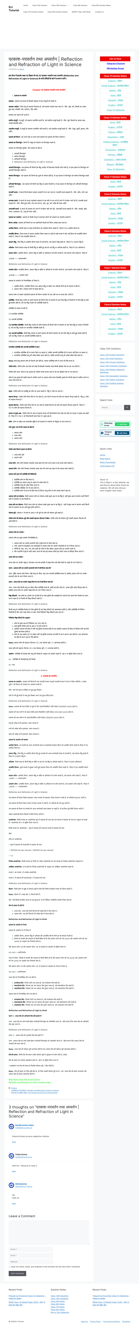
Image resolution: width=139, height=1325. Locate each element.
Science (14, 1088)
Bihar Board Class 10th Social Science (24, 1079)
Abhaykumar (21, 1184)
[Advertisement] (69, 33)
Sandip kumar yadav (24, 1125)
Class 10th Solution (58, 5)
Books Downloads (108, 462)
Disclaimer (126, 1321)
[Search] (127, 407)
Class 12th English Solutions (112, 355)
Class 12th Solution (39, 5)
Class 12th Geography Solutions (114, 376)
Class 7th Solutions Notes (33, 12)
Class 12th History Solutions (112, 380)
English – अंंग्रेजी (115, 105)
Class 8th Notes (58, 1304)
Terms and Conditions (111, 1321)
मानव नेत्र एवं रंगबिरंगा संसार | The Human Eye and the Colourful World (34, 1093)
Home (25, 5)
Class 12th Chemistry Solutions (113, 366)
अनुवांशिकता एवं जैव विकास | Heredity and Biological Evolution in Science (35, 1090)
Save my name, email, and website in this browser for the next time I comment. (45, 1267)
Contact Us (99, 12)
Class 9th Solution (80, 5)
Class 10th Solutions (59, 1298)
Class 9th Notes (58, 1301)
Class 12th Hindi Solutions (111, 358)
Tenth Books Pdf (107, 466)
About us (84, 1321)
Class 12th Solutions (59, 1296)
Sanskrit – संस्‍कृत (115, 100)
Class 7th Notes (58, 1307)
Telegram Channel (116, 63)
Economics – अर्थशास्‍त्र (115, 150)
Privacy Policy (95, 1321)
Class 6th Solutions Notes (58, 12)
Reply (14, 1142)
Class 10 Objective (116, 110)
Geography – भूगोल (115, 137)
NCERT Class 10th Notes (81, 12)
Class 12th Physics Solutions (112, 362)
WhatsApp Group (115, 68)
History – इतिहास (115, 132)
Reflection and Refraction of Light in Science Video (30, 1082)
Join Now (123, 424)
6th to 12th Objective (60, 1312)
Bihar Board (105, 459)
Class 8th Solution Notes (101, 5)
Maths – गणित (115, 90)
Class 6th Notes (58, 1310)
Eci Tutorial (14, 8)
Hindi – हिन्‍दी (115, 95)
